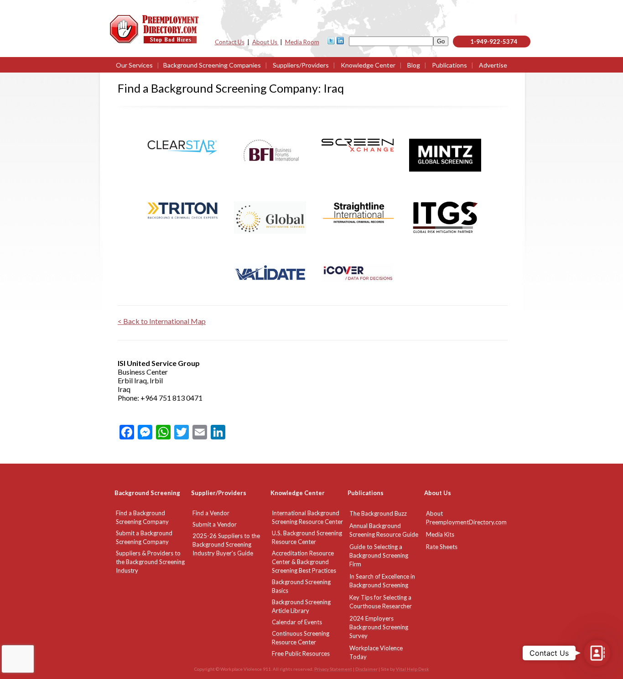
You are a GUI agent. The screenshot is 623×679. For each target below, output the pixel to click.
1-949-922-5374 (493, 41)
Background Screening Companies (212, 65)
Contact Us (229, 42)
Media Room (302, 42)
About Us (265, 42)
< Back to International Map (162, 321)
